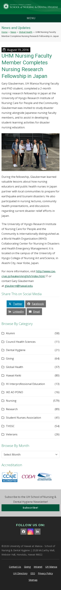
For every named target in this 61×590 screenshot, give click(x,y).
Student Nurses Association (23, 417)
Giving (10, 358)
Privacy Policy (45, 573)
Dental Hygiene (15, 350)
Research (12, 409)
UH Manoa (51, 566)
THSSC (10, 426)
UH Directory (20, 573)
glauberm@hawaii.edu (19, 286)
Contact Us (15, 566)
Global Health (14, 367)
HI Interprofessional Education (25, 384)
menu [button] (31, 18)
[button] (15, 303)
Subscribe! (30, 507)
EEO (32, 573)
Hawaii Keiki (13, 375)
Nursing (11, 401)
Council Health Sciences (21, 342)
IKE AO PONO (14, 392)
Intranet (38, 566)
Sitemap (33, 580)
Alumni (10, 333)
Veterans (11, 434)
